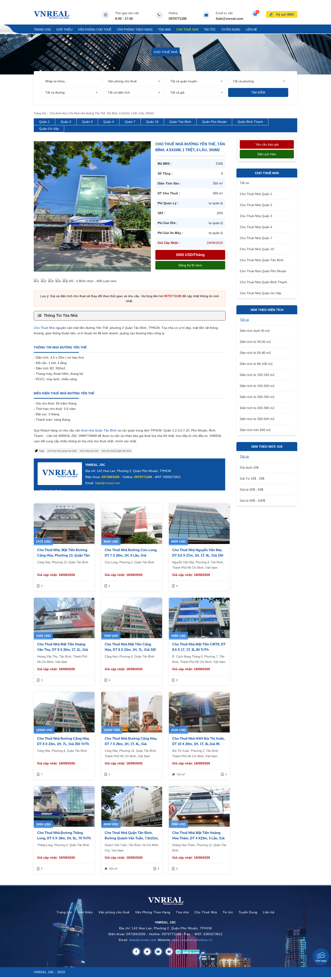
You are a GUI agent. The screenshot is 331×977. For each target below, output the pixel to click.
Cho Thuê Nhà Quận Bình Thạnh (263, 282)
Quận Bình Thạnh (250, 122)
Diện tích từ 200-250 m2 (257, 397)
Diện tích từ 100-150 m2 (257, 375)
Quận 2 (66, 122)
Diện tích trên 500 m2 (255, 430)
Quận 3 (87, 122)
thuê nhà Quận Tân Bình (99, 430)
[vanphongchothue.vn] (51, 15)
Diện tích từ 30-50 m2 (255, 342)
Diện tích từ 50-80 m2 (255, 353)
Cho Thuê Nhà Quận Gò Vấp (260, 293)
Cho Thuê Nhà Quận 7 (256, 238)
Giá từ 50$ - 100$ (252, 500)
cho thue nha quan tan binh (62, 450)
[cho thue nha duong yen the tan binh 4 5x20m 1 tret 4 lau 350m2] (92, 206)
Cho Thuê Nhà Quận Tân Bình (261, 260)
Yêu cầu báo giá (267, 144)
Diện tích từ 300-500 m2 (257, 419)
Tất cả (244, 183)
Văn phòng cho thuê (94, 29)
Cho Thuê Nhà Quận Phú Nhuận (263, 271)
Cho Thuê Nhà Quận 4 (256, 227)
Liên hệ (251, 29)
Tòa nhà (164, 29)
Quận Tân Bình (180, 122)
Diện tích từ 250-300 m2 (257, 408)
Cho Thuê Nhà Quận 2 (256, 205)
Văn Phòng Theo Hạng (135, 29)
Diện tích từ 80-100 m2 (256, 364)
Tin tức (210, 29)
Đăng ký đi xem (190, 265)
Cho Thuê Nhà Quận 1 (256, 194)
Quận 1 (44, 122)
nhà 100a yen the (89, 450)
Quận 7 (130, 122)
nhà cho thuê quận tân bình (116, 450)
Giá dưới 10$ (249, 467)
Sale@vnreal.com (229, 18)
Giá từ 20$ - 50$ (251, 489)
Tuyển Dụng (230, 29)
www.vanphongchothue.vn (192, 940)
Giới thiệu (64, 29)
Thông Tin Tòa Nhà (60, 315)
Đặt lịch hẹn (267, 154)
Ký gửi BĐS (285, 14)
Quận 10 (152, 122)
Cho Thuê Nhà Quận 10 (257, 249)
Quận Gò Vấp (49, 128)
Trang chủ (42, 29)
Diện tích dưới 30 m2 (255, 330)
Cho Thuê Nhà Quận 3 (256, 216)
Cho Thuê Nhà (187, 29)
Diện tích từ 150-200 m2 (257, 386)
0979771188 (177, 18)
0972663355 (111, 477)
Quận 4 (108, 122)
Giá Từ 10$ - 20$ (252, 478)
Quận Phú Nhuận (214, 122)
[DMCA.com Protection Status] (187, 951)
